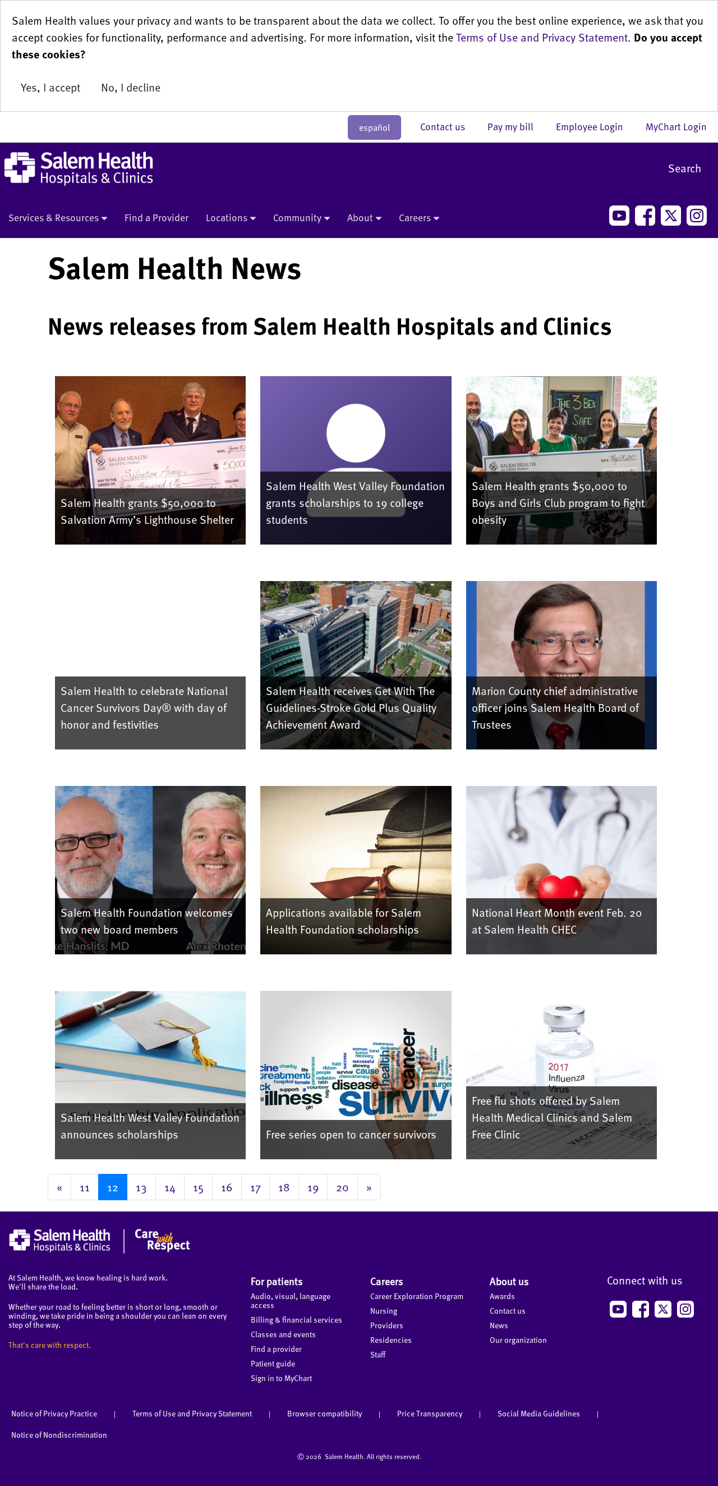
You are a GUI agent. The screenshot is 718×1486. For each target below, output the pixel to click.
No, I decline (130, 87)
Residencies (391, 1340)
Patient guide (273, 1363)
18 (284, 1186)
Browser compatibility (324, 1413)
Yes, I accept (50, 87)
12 (112, 1186)
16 (227, 1186)
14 (170, 1186)
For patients (277, 1280)
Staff (377, 1354)
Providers (386, 1325)
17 (255, 1186)
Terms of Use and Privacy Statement (542, 37)
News (499, 1325)
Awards (502, 1296)
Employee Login (595, 126)
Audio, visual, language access (290, 1300)
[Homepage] (99, 1250)
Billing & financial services (296, 1319)
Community (297, 217)
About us (509, 1280)
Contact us (448, 126)
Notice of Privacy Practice (54, 1413)
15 (198, 1186)
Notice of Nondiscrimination (59, 1435)
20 (342, 1186)
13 (141, 1186)
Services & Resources (53, 217)
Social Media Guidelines (539, 1413)
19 (313, 1186)
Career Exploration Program (416, 1296)
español (374, 127)
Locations (226, 217)
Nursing (383, 1310)
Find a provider (276, 1349)
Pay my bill (516, 126)
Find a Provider (156, 217)
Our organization (518, 1340)
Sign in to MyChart (281, 1378)
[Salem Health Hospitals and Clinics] (78, 168)
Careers (415, 217)
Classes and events (283, 1334)
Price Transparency (429, 1413)
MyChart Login (676, 126)
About (360, 217)
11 (85, 1186)
